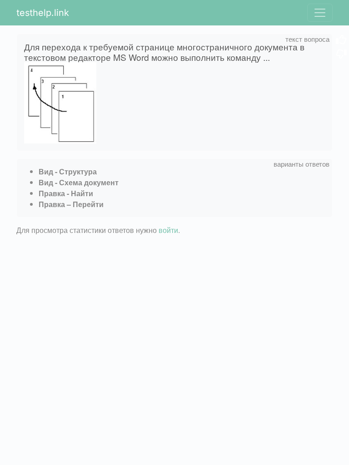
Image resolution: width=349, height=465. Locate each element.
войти (168, 230)
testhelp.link (42, 12)
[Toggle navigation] (320, 13)
